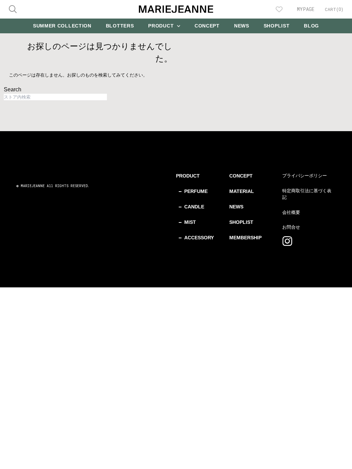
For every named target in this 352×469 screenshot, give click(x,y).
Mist (190, 222)
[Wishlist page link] (279, 9)
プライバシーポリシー (304, 175)
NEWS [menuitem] (241, 25)
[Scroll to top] (338, 455)
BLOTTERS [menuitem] (120, 25)
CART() (334, 9)
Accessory (199, 237)
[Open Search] (13, 9)
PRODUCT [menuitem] (161, 25)
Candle (194, 206)
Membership (245, 237)
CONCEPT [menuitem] (207, 25)
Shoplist (241, 222)
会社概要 (291, 212)
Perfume (196, 191)
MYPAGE (306, 9)
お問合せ (291, 227)
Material (241, 191)
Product (188, 176)
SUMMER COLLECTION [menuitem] (62, 25)
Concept (241, 176)
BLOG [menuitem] (311, 25)
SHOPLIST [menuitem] (277, 25)
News (236, 206)
